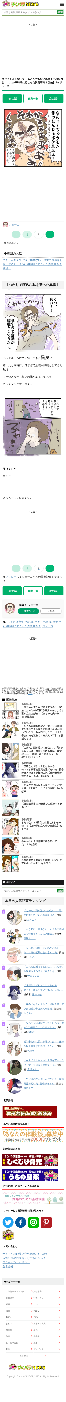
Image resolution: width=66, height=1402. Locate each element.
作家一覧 (33, 98)
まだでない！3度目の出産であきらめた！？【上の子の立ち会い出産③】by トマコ (41, 825)
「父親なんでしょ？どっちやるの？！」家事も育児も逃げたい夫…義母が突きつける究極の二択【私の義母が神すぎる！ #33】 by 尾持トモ (42, 771)
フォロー (11, 576)
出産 (8, 1310)
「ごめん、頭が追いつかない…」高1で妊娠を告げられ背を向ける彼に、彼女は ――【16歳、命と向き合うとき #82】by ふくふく (42, 752)
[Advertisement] (33, 47)
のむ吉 (31, 1031)
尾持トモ (37, 994)
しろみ (31, 957)
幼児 (36, 1330)
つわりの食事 (43, 622)
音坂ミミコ (30, 938)
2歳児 (36, 1317)
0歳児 (36, 1310)
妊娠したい (39, 1298)
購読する (10, 882)
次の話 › (53, 98)
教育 (8, 1336)
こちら (30, 694)
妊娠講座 (10, 1298)
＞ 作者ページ (28, 610)
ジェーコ (14, 224)
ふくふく (32, 919)
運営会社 (8, 1266)
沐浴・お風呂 (40, 1323)
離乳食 (9, 1330)
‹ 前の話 (12, 98)
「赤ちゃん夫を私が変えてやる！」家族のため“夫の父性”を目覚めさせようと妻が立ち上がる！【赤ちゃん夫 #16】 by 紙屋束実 (42, 712)
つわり (29, 622)
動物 (8, 1349)
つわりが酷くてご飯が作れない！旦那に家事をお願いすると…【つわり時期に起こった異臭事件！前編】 (32, 264)
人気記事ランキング (15, 1291)
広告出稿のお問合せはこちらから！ (24, 1258)
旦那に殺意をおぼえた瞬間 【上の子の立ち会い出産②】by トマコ (41, 861)
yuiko (30, 1050)
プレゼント (39, 1349)
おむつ (9, 1323)
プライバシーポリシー (16, 1262)
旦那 (55, 622)
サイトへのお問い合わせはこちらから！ (27, 1253)
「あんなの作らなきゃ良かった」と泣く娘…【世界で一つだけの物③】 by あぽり (42, 788)
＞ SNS (50, 611)
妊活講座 (38, 1291)
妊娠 (8, 1304)
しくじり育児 (15, 622)
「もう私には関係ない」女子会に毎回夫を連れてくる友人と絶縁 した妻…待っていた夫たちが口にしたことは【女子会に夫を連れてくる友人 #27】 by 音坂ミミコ (42, 732)
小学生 (37, 1336)
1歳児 (8, 1317)
